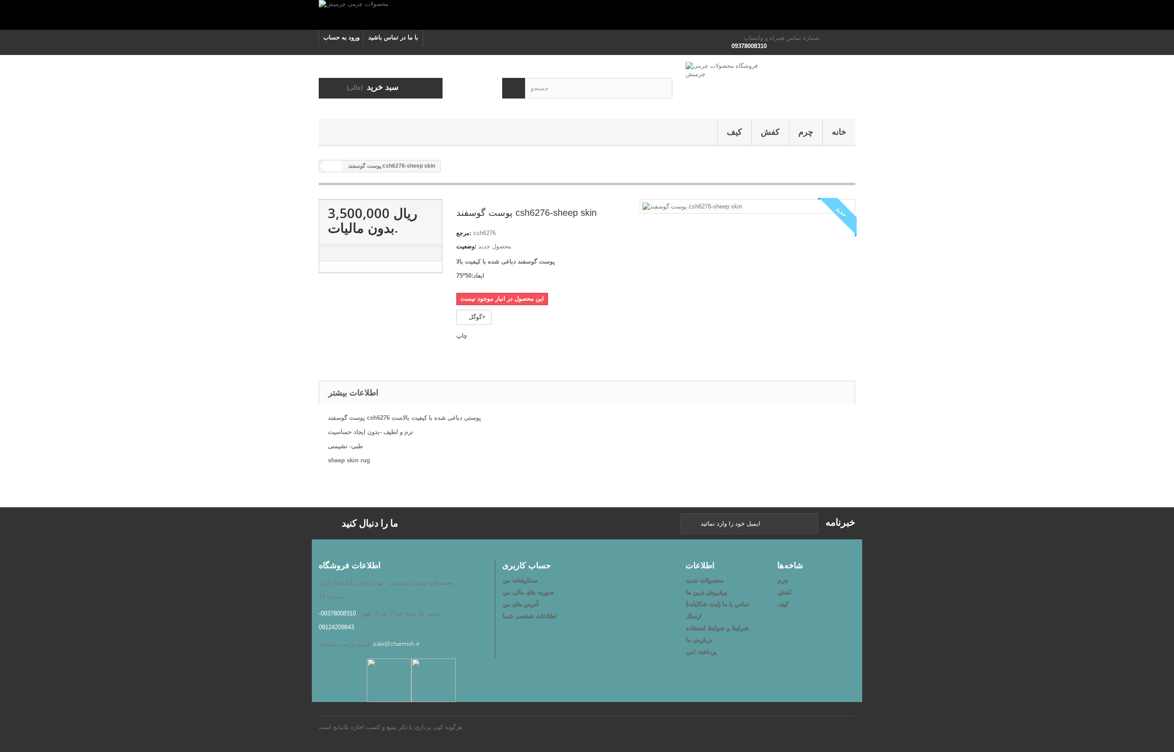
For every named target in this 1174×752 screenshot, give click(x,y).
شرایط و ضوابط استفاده (717, 627)
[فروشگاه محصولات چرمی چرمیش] (770, 85)
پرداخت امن (701, 651)
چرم (805, 132)
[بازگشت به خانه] (333, 166)
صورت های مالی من (528, 591)
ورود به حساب (341, 37)
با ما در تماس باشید (393, 37)
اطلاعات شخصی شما (529, 615)
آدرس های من (520, 603)
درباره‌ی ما (699, 639)
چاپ (461, 335)
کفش (770, 132)
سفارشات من (519, 579)
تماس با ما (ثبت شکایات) (717, 603)
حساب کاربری (526, 565)
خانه (839, 132)
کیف (734, 132)
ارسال (693, 615)
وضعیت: (466, 246)
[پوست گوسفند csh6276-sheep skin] (692, 206)
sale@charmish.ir (396, 644)
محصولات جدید (704, 579)
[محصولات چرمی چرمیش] (587, 15)
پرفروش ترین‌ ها (706, 591)
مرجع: (463, 233)
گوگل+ (476, 316)
